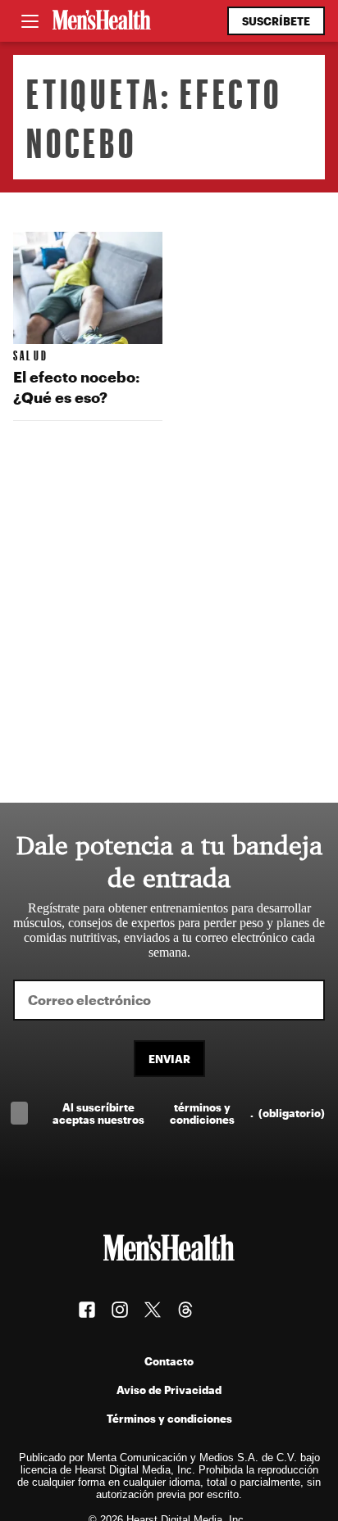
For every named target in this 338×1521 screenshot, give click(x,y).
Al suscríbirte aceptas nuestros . (189, 1113)
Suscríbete (276, 21)
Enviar (169, 1058)
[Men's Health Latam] (102, 21)
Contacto (169, 1361)
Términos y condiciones (169, 1418)
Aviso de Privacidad (169, 1389)
